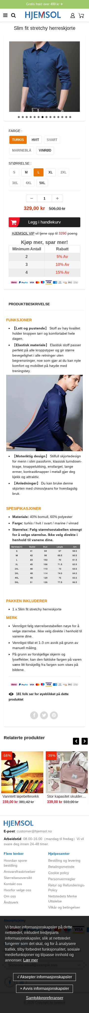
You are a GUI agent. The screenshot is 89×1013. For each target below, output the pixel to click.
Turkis (18, 140)
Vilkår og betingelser (64, 907)
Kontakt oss (13, 884)
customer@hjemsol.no (34, 831)
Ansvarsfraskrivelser (19, 872)
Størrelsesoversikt (18, 878)
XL (50, 172)
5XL (42, 183)
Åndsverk (11, 902)
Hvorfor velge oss (17, 890)
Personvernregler (61, 879)
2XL (64, 172)
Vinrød (45, 150)
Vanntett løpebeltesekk (20, 796)
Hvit (35, 140)
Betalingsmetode (61, 867)
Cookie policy (58, 873)
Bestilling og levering (64, 860)
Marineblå (21, 150)
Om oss (10, 896)
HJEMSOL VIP (23, 233)
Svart (52, 140)
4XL (29, 183)
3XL (15, 183)
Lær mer (30, 960)
